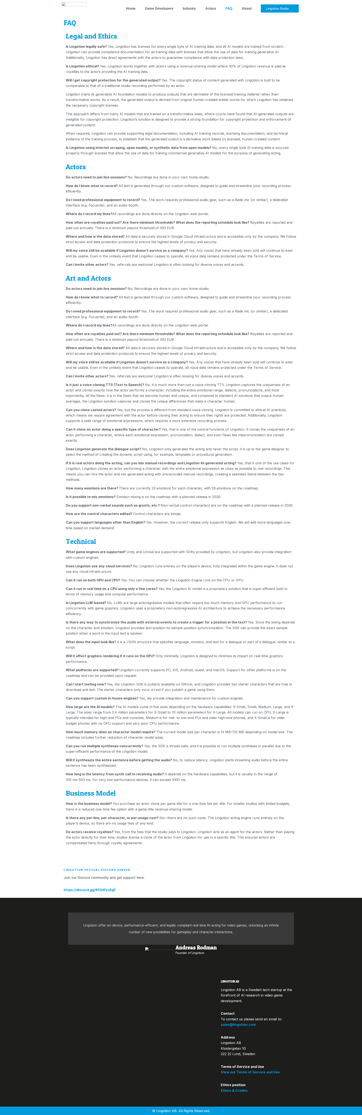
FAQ (228, 8)
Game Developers (159, 8)
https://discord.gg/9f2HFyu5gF (90, 890)
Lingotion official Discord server (97, 869)
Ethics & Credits (234, 1090)
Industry (189, 8)
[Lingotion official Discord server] (69, 860)
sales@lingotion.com (238, 1024)
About (247, 8)
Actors (210, 8)
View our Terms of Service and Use (250, 1072)
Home (131, 8)
